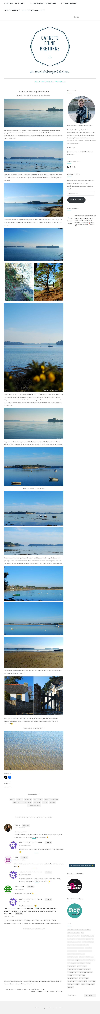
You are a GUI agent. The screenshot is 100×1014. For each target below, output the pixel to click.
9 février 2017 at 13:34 (19, 860)
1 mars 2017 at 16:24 (24, 902)
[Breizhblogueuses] (74, 886)
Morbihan (37, 802)
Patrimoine (71, 966)
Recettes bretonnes (85, 972)
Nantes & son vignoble (75, 963)
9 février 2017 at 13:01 (19, 827)
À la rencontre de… (69, 3)
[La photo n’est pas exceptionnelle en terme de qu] (81, 600)
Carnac (85, 939)
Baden (12, 799)
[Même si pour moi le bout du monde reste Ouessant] (81, 289)
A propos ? (8, 3)
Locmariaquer (89, 957)
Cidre (92, 939)
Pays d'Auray (81, 966)
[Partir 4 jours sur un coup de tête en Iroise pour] (71, 788)
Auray (70, 933)
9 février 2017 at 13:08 (25, 845)
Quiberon (87, 969)
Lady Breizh (19, 886)
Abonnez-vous (76, 200)
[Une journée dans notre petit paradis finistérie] (71, 349)
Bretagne (28, 799)
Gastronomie (72, 951)
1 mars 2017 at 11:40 (19, 889)
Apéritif (87, 929)
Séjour (77, 984)
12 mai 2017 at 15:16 (9, 916)
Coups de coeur (88, 942)
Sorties (52, 802)
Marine (17, 825)
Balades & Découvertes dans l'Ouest (50, 82)
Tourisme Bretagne (34, 805)
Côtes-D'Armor (73, 945)
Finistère (88, 948)
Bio (82, 933)
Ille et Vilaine (72, 957)
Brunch (78, 939)
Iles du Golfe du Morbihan (22, 802)
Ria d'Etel (81, 975)
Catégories (20, 3)
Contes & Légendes (74, 942)
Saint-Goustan (72, 978)
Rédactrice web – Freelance (33, 10)
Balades (19, 799)
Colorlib (49, 1008)
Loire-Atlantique (73, 960)
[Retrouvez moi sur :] (74, 911)
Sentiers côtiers (81, 981)
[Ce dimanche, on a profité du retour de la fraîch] (91, 796)
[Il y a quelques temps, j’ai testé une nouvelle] (91, 573)
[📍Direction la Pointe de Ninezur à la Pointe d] (91, 303)
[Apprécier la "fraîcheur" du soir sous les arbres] (81, 753)
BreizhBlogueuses (87, 936)
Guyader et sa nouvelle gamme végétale (47, 991)
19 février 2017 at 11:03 (25, 874)
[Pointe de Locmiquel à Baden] (33, 113)
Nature (45, 802)
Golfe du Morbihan (51, 799)
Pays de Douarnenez (75, 969)
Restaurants (72, 975)
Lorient (83, 960)
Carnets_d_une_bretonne (41, 95)
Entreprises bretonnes (75, 948)
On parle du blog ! (11, 10)
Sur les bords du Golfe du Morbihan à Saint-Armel (25, 989)
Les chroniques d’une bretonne (43, 3)
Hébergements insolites (76, 954)
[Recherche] (94, 17)
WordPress (62, 1008)
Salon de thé (83, 978)
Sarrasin (71, 981)
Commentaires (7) (33, 794)
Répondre (26, 825)
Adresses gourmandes (75, 929)
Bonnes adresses (73, 936)
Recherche (90, 995)
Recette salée (72, 972)
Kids (80, 957)
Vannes (70, 987)
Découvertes (38, 799)
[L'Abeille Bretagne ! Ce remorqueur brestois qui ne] (71, 551)
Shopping (92, 981)
